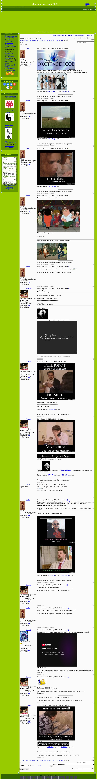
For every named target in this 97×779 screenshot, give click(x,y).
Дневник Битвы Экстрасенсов (10, 47)
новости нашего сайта (11, 96)
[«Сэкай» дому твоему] (9, 120)
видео (7, 63)
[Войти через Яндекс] (14, 84)
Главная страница (11, 36)
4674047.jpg (51, 475)
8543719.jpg (65, 475)
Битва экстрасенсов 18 (47, 40)
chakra (28, 48)
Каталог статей (10, 65)
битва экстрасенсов (31, 40)
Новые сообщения (58, 35)
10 (67, 500)
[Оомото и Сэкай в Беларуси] (9, 107)
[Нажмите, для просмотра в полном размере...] (56, 69)
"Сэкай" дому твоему (9, 111)
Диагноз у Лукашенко (9, 42)
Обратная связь (10, 70)
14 (68, 677)
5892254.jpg (51, 139)
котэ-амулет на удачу (9, 146)
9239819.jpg (65, 91)
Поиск (87, 35)
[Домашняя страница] (52, 98)
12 (68, 608)
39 (40, 38)
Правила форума (78, 35)
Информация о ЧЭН (9, 38)
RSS (94, 9)
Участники (68, 35)
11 (67, 585)
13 (68, 630)
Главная (87, 3)
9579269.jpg (51, 409)
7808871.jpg (65, 747)
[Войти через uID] (4, 84)
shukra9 (28, 630)
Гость (28, 484)
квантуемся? (9, 44)
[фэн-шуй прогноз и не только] (8, 139)
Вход (87, 5)
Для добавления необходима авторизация (9, 187)
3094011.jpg (51, 747)
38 (38, 38)
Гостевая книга (10, 68)
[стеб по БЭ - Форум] (63, 777)
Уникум (28, 288)
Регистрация (88, 4)
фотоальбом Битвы (67, 502)
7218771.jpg (51, 575)
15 (68, 705)
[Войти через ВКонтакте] (7, 84)
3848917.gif (51, 91)
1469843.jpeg (51, 186)
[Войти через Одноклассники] (11, 87)
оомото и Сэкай (10, 98)
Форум (7, 66)
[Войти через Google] (7, 87)
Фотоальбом (9, 61)
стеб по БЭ (59, 40)
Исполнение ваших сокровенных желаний (9, 55)
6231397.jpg (65, 575)
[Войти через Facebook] (11, 84)
